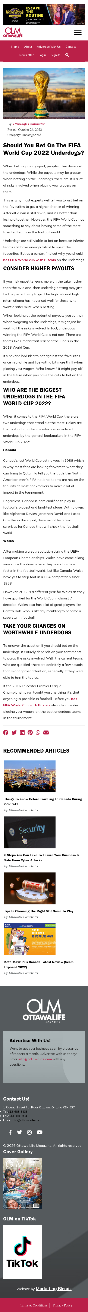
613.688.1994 (18, 1116)
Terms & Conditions (33, 1305)
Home (15, 46)
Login (42, 55)
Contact (71, 46)
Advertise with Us (49, 46)
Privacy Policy (62, 1305)
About (28, 46)
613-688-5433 (18, 1112)
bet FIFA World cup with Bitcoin (29, 260)
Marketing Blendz (54, 1288)
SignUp (55, 55)
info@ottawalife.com (35, 1059)
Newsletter (26, 55)
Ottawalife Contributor (29, 124)
